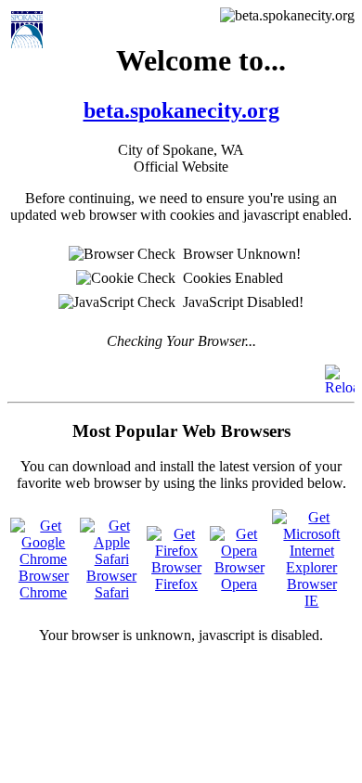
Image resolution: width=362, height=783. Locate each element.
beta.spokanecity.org (181, 110)
